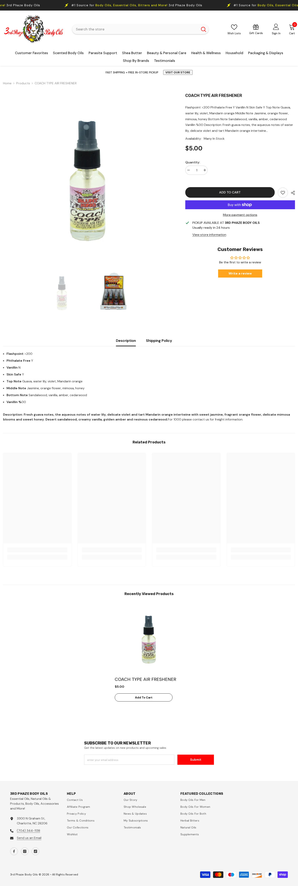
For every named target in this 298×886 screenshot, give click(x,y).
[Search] (140, 29)
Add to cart (230, 192)
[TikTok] (35, 851)
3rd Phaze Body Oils (96, 5)
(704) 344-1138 (28, 830)
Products (23, 83)
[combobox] (135, 29)
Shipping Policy (159, 340)
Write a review (240, 273)
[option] (88, 178)
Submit (195, 759)
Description (126, 340)
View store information (209, 235)
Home (7, 83)
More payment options (240, 215)
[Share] (291, 193)
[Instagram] (25, 851)
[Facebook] (14, 851)
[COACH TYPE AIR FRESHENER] (149, 638)
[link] (283, 193)
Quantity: (192, 162)
